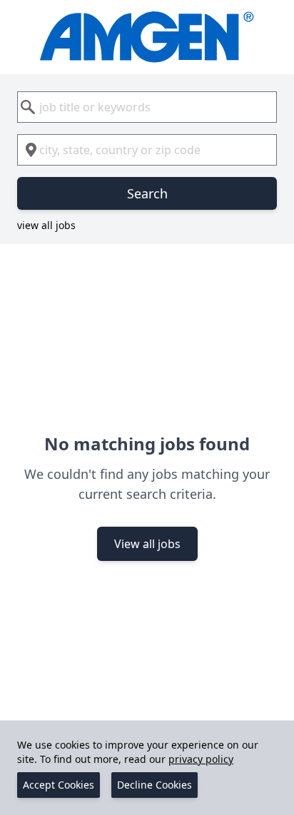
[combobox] (147, 107)
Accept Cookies (58, 784)
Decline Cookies (154, 784)
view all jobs (46, 225)
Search (147, 193)
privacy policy (200, 759)
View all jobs (147, 544)
